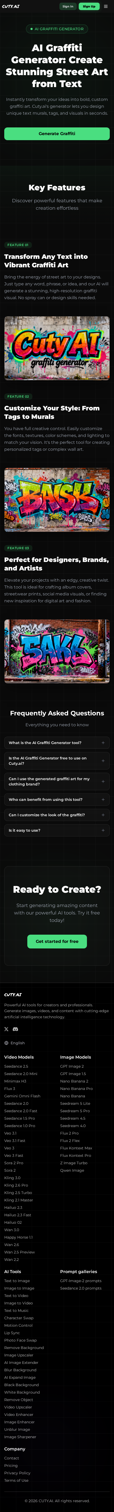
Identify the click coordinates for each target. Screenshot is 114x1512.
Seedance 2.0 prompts (81, 1288)
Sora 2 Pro (13, 1163)
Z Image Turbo (73, 1163)
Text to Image (17, 1280)
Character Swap (18, 1318)
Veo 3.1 (10, 1133)
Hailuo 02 (13, 1222)
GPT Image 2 (72, 1066)
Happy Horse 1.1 (18, 1237)
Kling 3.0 (12, 1177)
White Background (22, 1392)
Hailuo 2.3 (13, 1207)
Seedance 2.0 (16, 1103)
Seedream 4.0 (73, 1125)
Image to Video (18, 1303)
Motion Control (18, 1325)
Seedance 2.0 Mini (20, 1073)
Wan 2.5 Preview (19, 1252)
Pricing (11, 1465)
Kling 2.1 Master (18, 1200)
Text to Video (16, 1295)
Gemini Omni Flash (22, 1096)
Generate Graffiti (57, 133)
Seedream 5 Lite (75, 1103)
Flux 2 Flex (70, 1140)
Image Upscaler (18, 1355)
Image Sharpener (20, 1436)
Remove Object (18, 1399)
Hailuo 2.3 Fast (17, 1215)
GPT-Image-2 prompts (81, 1280)
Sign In (68, 6)
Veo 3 (9, 1148)
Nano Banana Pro (76, 1088)
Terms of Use (16, 1480)
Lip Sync (12, 1332)
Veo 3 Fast (13, 1155)
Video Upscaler (18, 1407)
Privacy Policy (17, 1473)
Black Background (21, 1384)
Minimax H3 (15, 1081)
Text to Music (16, 1310)
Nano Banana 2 (74, 1081)
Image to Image (19, 1288)
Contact (11, 1458)
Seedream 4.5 (72, 1118)
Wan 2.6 (11, 1244)
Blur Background (20, 1370)
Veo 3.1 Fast (14, 1140)
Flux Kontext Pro (75, 1155)
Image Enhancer (19, 1422)
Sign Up (89, 6)
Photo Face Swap (20, 1340)
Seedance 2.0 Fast (20, 1111)
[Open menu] (106, 6)
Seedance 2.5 (16, 1066)
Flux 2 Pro (69, 1133)
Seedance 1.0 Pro (19, 1125)
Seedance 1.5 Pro (19, 1118)
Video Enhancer (18, 1414)
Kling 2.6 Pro (16, 1185)
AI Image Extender (21, 1362)
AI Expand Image (20, 1377)
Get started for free (57, 941)
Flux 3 (9, 1088)
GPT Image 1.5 (73, 1073)
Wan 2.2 (11, 1259)
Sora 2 (10, 1170)
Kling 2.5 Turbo (18, 1192)
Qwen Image (72, 1170)
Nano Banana (72, 1096)
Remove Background (24, 1347)
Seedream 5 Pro (75, 1111)
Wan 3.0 (11, 1229)
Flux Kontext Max (76, 1148)
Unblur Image (17, 1429)
